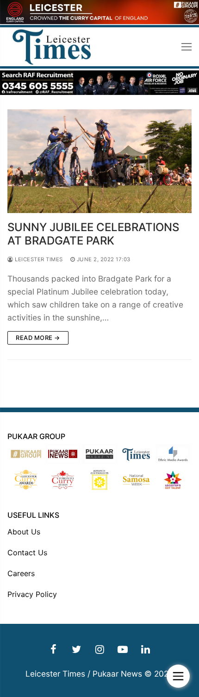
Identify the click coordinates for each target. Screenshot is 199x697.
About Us (23, 531)
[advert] (99, 21)
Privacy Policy (32, 594)
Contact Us (27, 552)
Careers (21, 573)
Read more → (38, 337)
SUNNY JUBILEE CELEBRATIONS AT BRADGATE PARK (93, 233)
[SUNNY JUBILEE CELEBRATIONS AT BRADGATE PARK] (99, 161)
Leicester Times (38, 259)
